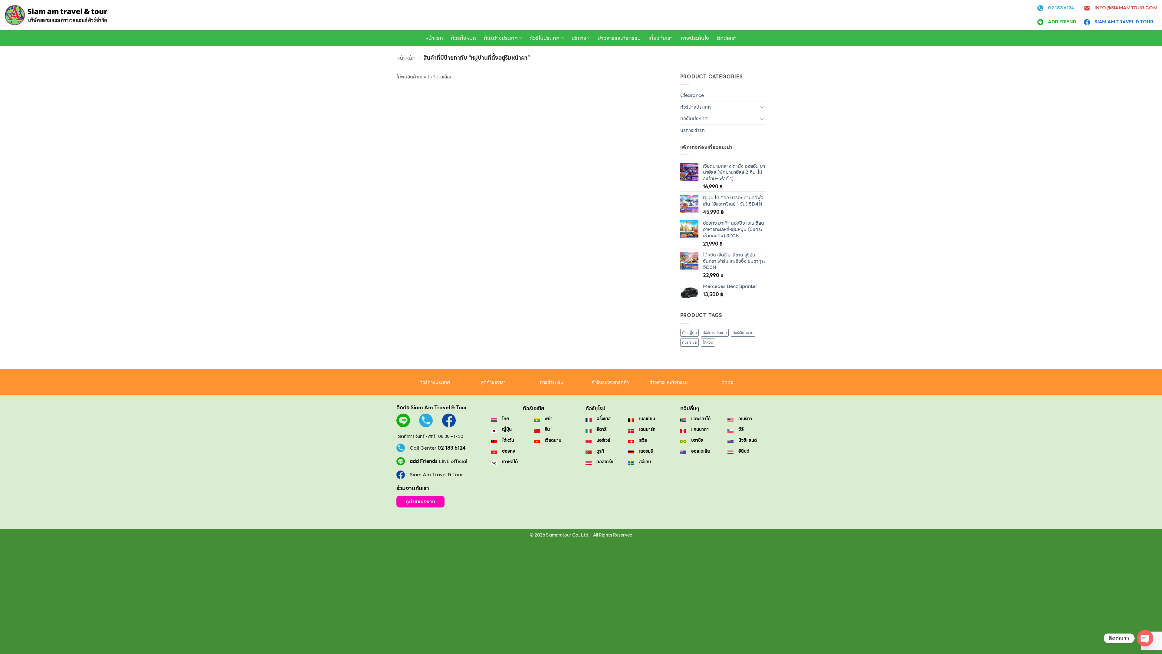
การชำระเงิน (551, 382)
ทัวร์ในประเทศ (545, 38)
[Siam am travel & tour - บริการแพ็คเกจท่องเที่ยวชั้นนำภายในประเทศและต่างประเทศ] (56, 15)
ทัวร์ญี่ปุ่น (689, 332)
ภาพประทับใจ (695, 38)
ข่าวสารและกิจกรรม (619, 38)
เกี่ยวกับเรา (660, 38)
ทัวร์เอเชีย (689, 342)
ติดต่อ (727, 382)
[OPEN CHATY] (1145, 638)
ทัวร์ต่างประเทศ (501, 38)
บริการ (579, 38)
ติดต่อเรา (727, 38)
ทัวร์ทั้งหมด (463, 38)
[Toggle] (762, 107)
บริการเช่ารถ (692, 130)
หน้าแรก (434, 38)
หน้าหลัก (405, 57)
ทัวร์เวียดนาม (743, 332)
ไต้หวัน (708, 342)
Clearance (692, 95)
